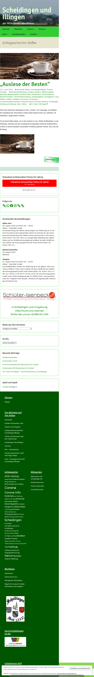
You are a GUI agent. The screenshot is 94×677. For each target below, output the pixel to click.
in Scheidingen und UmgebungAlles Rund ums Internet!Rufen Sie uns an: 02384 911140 (29, 311)
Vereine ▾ (42, 29)
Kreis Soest (20, 507)
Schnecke (8, 523)
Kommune (24, 99)
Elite (29, 94)
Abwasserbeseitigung (19, 92)
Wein (19, 104)
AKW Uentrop (12, 476)
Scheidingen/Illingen (38, 90)
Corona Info (13, 492)
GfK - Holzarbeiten (12, 450)
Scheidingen (53, 102)
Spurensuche (8, 533)
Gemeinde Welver (23, 90)
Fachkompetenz (48, 94)
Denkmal (23, 94)
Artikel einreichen (37, 482)
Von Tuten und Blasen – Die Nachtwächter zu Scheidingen (24, 372)
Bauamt (38, 92)
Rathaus (44, 102)
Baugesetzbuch (9, 479)
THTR (8, 547)
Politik (18, 514)
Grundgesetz (49, 97)
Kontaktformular (37, 490)
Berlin (14, 482)
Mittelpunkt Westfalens (13, 580)
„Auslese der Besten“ (25, 84)
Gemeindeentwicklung (22, 97)
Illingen (7, 402)
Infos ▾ (4, 34)
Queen (22, 514)
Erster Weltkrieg (17, 496)
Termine (8, 446)
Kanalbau (15, 99)
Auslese (31, 92)
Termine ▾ (30, 29)
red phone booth (18, 517)
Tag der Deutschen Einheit (13, 541)
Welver (24, 104)
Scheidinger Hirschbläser (14, 442)
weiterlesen (52, 160)
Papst (18, 509)
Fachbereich (36, 94)
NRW (14, 509)
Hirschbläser (21, 504)
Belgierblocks (8, 482)
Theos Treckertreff (20, 543)
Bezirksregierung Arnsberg (14, 484)
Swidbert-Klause (11, 539)
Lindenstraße (8, 509)
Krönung (37, 102)
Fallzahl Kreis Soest (10, 499)
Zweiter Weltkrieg (11, 559)
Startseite (6, 29)
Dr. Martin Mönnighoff (39, 104)
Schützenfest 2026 (9, 361)
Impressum (9, 573)
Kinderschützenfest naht (14, 423)
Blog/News (18, 29)
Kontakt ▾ (33, 34)
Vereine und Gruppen (13, 427)
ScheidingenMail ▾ (19, 34)
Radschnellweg (9, 517)
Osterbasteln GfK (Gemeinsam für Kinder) (18, 368)
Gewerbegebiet (37, 97)
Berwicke (3, 94)
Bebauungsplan (48, 92)
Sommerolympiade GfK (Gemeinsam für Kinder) (20, 365)
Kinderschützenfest (9, 357)
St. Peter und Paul (11, 536)
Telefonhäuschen (10, 543)
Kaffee (8, 99)
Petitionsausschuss (10, 512)
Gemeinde (20, 499)
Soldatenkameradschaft (12, 531)
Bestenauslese (13, 94)
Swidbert (21, 536)
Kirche (13, 507)
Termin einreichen (37, 486)
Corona (10, 488)
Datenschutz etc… (12, 577)
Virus (14, 547)
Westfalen (17, 556)
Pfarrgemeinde (10, 514)
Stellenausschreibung (8, 104)
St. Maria (15, 533)
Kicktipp (5, 387)
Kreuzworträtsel (27, 102)
